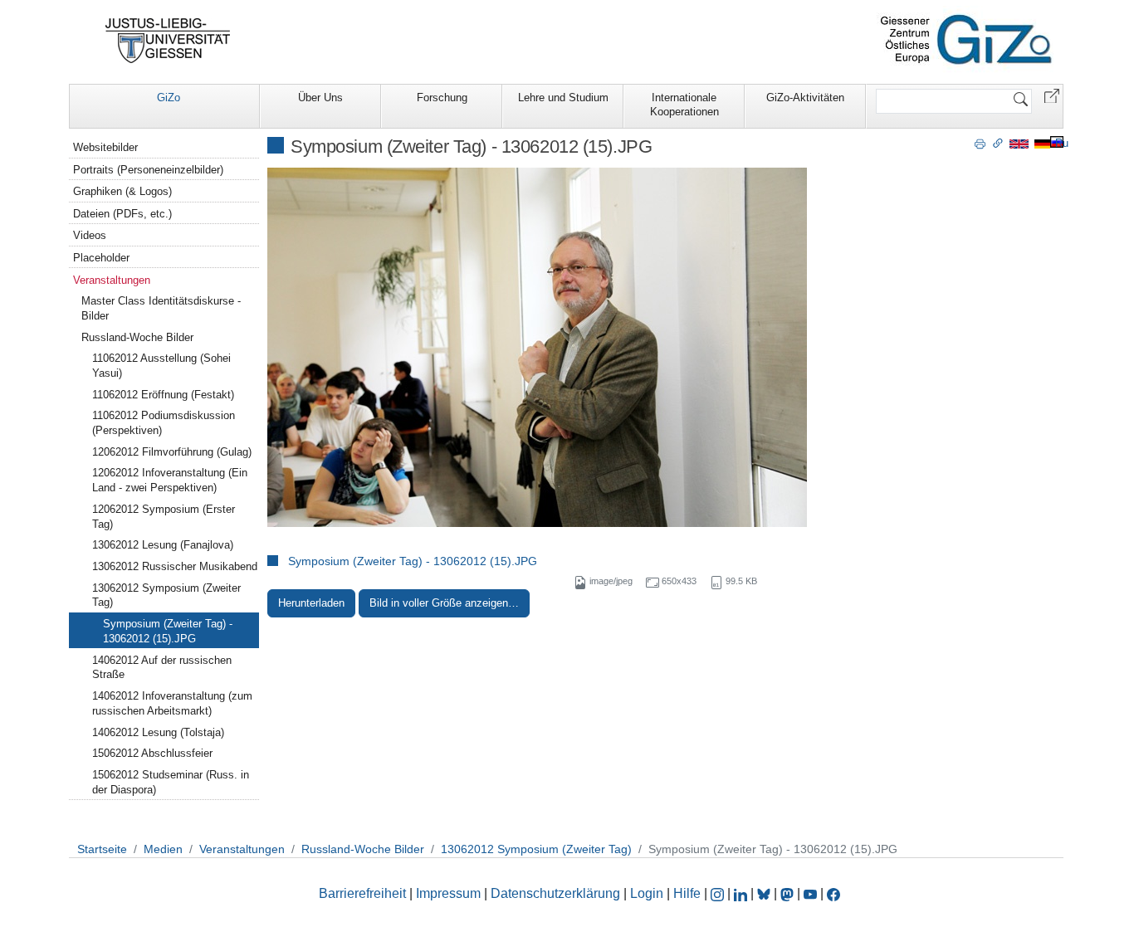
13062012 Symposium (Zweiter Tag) (166, 595)
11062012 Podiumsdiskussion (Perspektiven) (163, 423)
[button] (1051, 95)
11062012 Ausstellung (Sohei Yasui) (161, 365)
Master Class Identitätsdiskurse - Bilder (161, 308)
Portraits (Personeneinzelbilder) (148, 169)
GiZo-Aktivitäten (805, 97)
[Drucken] (980, 142)
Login (648, 893)
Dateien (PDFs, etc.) (122, 213)
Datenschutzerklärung (555, 893)
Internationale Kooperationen (684, 104)
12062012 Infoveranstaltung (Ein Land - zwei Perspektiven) (169, 480)
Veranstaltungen (111, 280)
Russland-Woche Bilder (137, 337)
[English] (1019, 143)
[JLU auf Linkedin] (742, 893)
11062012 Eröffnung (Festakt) (163, 394)
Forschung (442, 97)
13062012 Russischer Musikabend (174, 566)
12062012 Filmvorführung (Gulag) (172, 452)
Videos (89, 235)
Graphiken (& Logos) (122, 191)
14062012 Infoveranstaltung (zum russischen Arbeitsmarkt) (172, 703)
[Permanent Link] (997, 142)
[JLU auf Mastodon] (788, 893)
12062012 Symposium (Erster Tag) (163, 516)
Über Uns (320, 97)
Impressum (448, 893)
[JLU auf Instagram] (719, 893)
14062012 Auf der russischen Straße (162, 667)
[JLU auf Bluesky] (765, 893)
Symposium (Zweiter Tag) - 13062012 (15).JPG (412, 561)
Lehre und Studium (563, 97)
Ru (1061, 143)
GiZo (168, 97)
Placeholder (101, 257)
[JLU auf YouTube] (810, 893)
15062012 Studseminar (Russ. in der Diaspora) (170, 782)
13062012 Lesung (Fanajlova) (162, 545)
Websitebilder (105, 147)
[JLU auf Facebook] (833, 893)
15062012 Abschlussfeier (152, 753)
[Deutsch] (1042, 143)
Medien (163, 849)
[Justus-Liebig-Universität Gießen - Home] (168, 41)
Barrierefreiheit (362, 893)
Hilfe (687, 893)
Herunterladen (311, 603)
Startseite (102, 849)
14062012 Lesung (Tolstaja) (158, 732)
